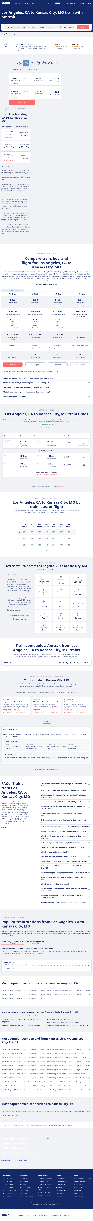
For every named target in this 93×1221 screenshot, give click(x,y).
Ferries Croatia (61, 1182)
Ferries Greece (61, 1179)
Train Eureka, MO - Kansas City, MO (36, 1086)
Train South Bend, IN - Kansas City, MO (59, 1111)
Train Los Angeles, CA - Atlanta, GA (58, 1053)
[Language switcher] (59, 3)
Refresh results (45, 427)
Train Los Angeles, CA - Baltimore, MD (59, 1074)
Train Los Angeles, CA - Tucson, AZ (80, 990)
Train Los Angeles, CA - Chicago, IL (80, 994)
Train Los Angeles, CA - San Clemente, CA (15, 999)
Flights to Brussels (44, 1185)
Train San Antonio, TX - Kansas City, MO (14, 1053)
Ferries (33, 3)
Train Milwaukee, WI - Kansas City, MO (14, 1078)
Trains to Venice (7, 1185)
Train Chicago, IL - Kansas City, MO (58, 1086)
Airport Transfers (80, 1182)
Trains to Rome (7, 1179)
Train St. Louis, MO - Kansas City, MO (13, 1058)
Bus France (24, 1182)
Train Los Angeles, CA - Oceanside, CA (59, 990)
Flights (27, 3)
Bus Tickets (24, 1175)
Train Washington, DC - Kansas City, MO (15, 1086)
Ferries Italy (60, 1187)
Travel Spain (78, 1187)
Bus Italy (23, 1185)
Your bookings (71, 3)
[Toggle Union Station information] (88, 965)
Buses (21, 3)
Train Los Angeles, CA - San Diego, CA (14, 990)
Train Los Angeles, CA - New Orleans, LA (37, 1066)
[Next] (57, 63)
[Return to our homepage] (7, 3)
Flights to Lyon (43, 1182)
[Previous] (18, 525)
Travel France (78, 1190)
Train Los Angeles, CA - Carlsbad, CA (13, 994)
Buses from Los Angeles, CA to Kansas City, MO (63, 1020)
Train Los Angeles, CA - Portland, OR (58, 1090)
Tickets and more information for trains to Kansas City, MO (67, 1025)
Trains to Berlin (7, 1187)
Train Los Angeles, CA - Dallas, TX (35, 1070)
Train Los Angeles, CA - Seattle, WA (35, 1053)
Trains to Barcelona (9, 1190)
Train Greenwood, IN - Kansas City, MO (37, 1074)
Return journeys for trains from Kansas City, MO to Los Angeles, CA (21, 1021)
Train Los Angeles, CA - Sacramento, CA (37, 999)
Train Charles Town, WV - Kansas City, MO (60, 1082)
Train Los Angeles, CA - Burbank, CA (36, 1090)
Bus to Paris (24, 1190)
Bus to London (25, 1187)
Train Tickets (6, 1175)
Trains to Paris (7, 1182)
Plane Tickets (42, 1175)
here (61, 486)
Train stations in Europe (82, 1179)
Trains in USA (19, 1125)
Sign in (89, 3)
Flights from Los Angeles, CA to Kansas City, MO (63, 1022)
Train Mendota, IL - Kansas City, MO (13, 1115)
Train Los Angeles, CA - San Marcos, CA (37, 994)
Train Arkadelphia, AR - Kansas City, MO (14, 1049)
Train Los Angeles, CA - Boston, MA (36, 1078)
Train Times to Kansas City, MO (36, 1125)
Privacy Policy (43, 1215)
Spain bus (23, 1179)
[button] (43, 27)
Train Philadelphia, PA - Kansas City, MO (37, 1062)
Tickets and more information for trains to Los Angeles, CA (22, 1025)
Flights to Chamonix (45, 1179)
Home (3, 1125)
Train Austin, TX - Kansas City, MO (57, 1062)
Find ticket (8, 137)
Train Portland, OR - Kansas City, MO (13, 1082)
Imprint (21, 1215)
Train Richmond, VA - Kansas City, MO (14, 1062)
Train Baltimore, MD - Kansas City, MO (37, 1082)
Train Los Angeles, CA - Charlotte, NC (58, 1058)
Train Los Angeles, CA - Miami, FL (35, 1058)
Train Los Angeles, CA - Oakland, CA (58, 994)
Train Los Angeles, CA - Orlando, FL (58, 1049)
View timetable (8, 160)
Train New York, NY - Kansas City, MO (14, 1074)
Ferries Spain (60, 1185)
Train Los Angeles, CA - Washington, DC (59, 1070)
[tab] (17, 69)
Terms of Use (31, 1215)
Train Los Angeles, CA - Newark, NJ (58, 1078)
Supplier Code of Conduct (60, 1215)
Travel (76, 1175)
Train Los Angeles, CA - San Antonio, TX (14, 1070)
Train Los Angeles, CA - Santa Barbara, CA (38, 990)
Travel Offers (78, 1185)
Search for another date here (47, 474)
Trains (15, 3)
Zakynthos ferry (61, 1190)
